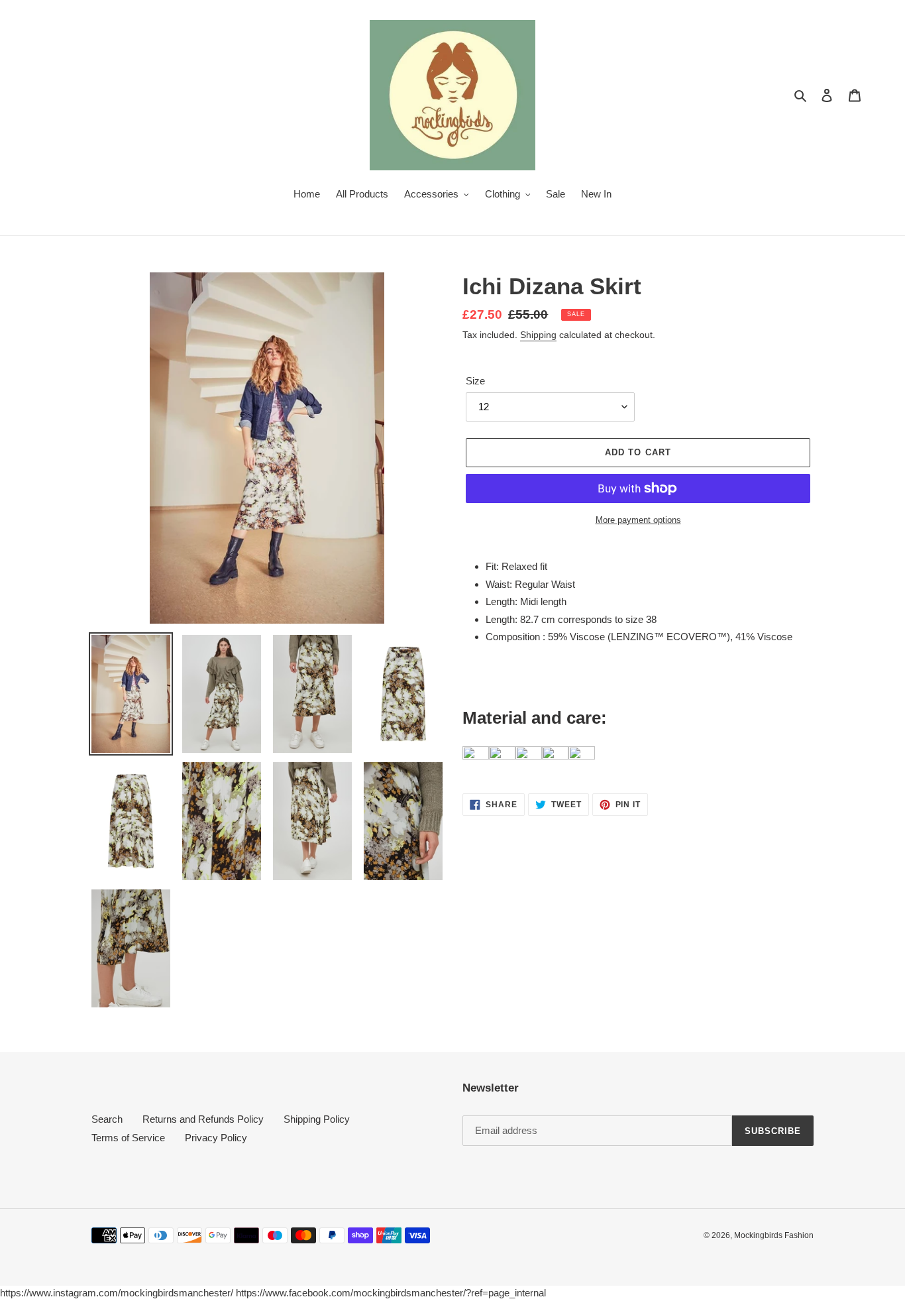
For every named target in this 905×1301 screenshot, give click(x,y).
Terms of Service (128, 1137)
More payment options (638, 520)
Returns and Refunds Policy (203, 1119)
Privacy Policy (216, 1137)
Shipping (538, 334)
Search (107, 1119)
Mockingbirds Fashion (774, 1235)
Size (475, 380)
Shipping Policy (317, 1119)
